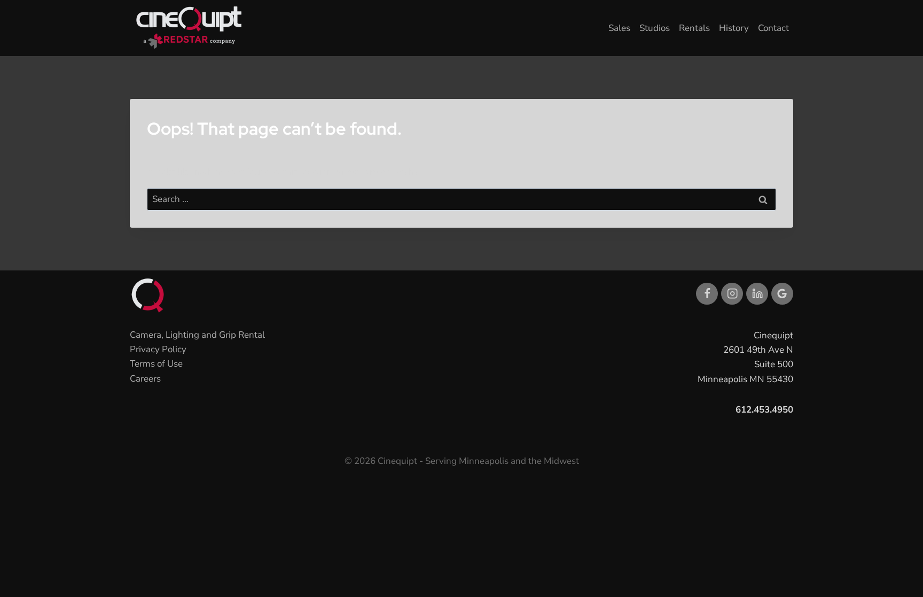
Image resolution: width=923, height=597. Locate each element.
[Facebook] (707, 294)
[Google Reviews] (782, 294)
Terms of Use (156, 364)
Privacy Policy (158, 349)
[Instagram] (732, 294)
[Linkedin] (757, 294)
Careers (145, 379)
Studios (654, 28)
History (734, 28)
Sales (619, 28)
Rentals (694, 28)
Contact (773, 28)
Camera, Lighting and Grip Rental (197, 335)
